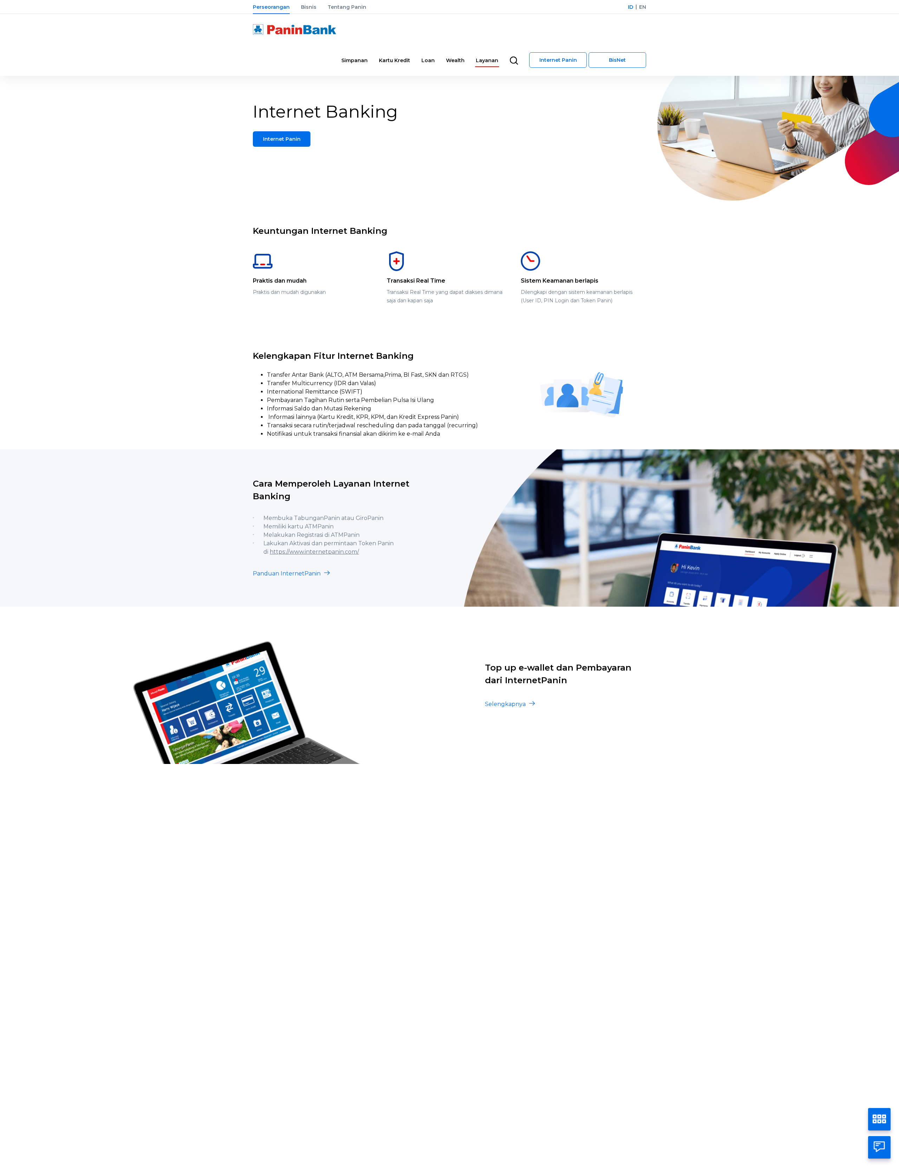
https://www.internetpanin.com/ (314, 551)
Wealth (455, 60)
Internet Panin (558, 60)
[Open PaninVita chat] (879, 1147)
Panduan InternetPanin (287, 573)
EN (642, 7)
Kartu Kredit (394, 60)
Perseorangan (271, 7)
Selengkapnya (505, 704)
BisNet (617, 60)
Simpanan (354, 60)
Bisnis (308, 7)
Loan (428, 60)
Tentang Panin (347, 7)
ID (630, 7)
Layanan (487, 60)
